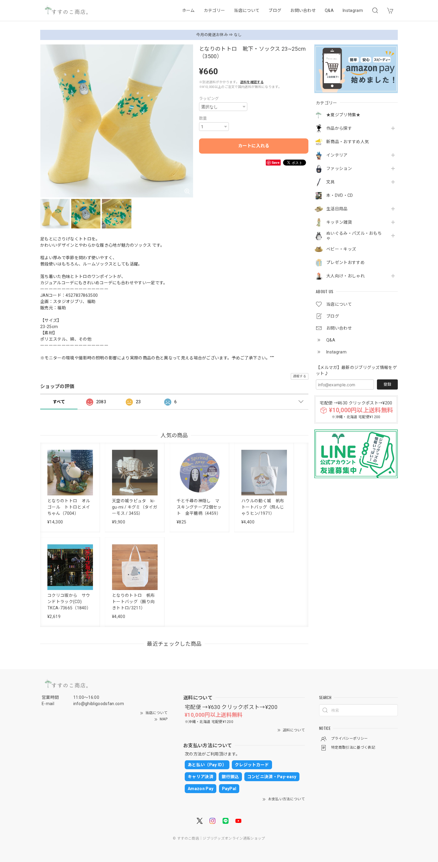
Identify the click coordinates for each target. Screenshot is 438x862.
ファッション (339, 168)
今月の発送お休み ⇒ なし (219, 35)
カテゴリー (214, 10)
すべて (59, 401)
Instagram (353, 10)
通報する (299, 376)
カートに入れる (253, 146)
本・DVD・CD (339, 195)
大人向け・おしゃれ (345, 276)
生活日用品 (337, 208)
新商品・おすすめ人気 (347, 141)
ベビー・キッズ (341, 249)
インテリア (337, 155)
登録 (387, 384)
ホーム (188, 10)
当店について (247, 10)
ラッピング (209, 98)
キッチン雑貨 (339, 222)
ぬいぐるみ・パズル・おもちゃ (354, 236)
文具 (330, 182)
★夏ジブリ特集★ (343, 114)
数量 (203, 118)
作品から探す (339, 128)
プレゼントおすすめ (345, 262)
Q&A (329, 10)
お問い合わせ (303, 10)
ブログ (274, 10)
